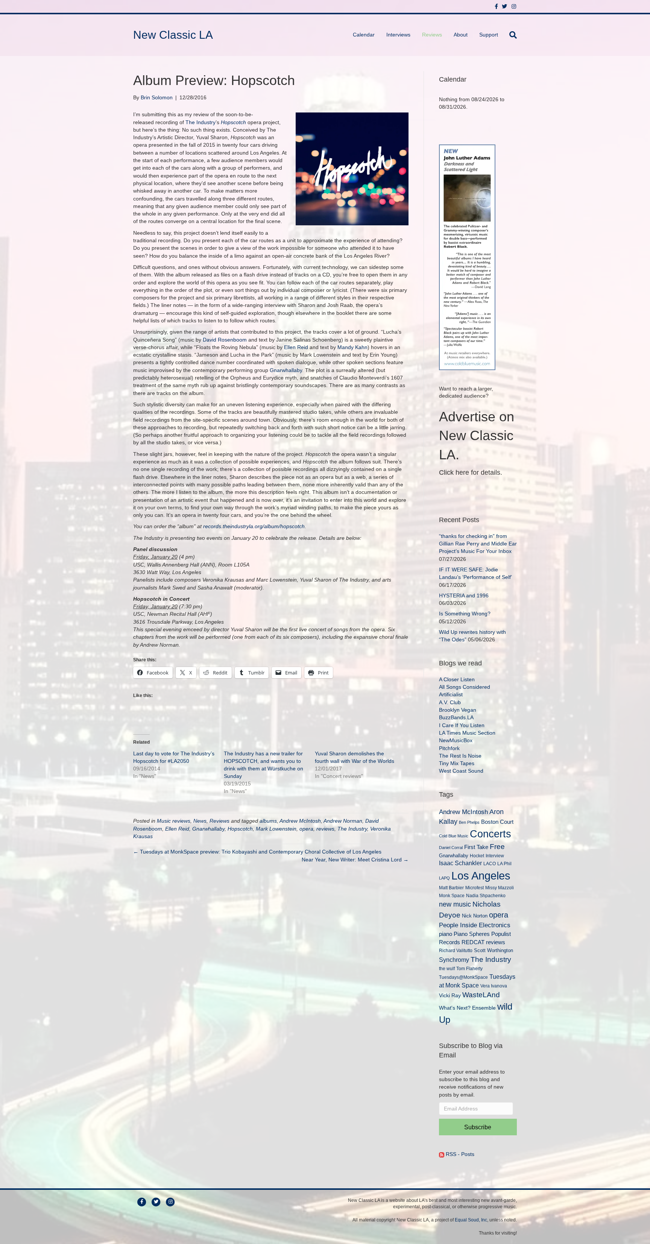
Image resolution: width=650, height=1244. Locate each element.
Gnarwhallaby (286, 370)
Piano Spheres (472, 934)
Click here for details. (470, 472)
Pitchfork (449, 748)
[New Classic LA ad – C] (467, 257)
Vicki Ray (450, 995)
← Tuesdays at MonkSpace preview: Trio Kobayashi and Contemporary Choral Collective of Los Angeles (257, 852)
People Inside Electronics (474, 925)
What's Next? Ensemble (467, 1008)
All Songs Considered (464, 687)
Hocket (477, 855)
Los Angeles (480, 875)
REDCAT (473, 942)
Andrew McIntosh (300, 821)
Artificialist (451, 694)
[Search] (510, 35)
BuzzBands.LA (456, 717)
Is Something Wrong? (465, 614)
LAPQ (444, 878)
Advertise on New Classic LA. (476, 435)
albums (268, 821)
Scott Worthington (493, 950)
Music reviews (173, 821)
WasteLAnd (481, 995)
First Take (476, 847)
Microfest (474, 887)
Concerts (490, 834)
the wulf (447, 968)
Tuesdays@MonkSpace (463, 977)
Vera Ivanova (493, 985)
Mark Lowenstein (276, 829)
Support (488, 35)
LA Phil (504, 863)
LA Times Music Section (467, 733)
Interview (495, 855)
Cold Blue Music (453, 836)
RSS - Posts (459, 1154)
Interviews (398, 35)
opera (306, 829)
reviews (325, 829)
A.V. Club (450, 702)
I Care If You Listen (461, 725)
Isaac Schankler (460, 863)
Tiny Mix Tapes (456, 763)
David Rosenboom (225, 340)
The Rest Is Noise (460, 756)
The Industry (200, 122)
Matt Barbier (451, 887)
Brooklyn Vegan (457, 710)
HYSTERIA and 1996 (464, 595)
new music (455, 904)
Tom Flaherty (469, 968)
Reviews (432, 35)
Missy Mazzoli (499, 887)
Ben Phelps (469, 822)
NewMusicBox (455, 740)
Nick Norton (474, 916)
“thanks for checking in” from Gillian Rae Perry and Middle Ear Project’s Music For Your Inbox (478, 543)
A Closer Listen (457, 679)
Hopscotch (233, 122)
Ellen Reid (296, 347)
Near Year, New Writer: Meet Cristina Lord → (355, 860)
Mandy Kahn (352, 347)
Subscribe (477, 1127)
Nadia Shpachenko (486, 895)
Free (497, 847)
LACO (489, 863)
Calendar (364, 35)
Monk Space (452, 895)
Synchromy (454, 960)
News (200, 821)
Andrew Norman (342, 821)
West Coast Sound (461, 771)
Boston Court (497, 822)
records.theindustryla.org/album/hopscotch (254, 526)
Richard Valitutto (455, 950)
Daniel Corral (451, 847)
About (461, 35)
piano (445, 934)
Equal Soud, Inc (471, 1220)
